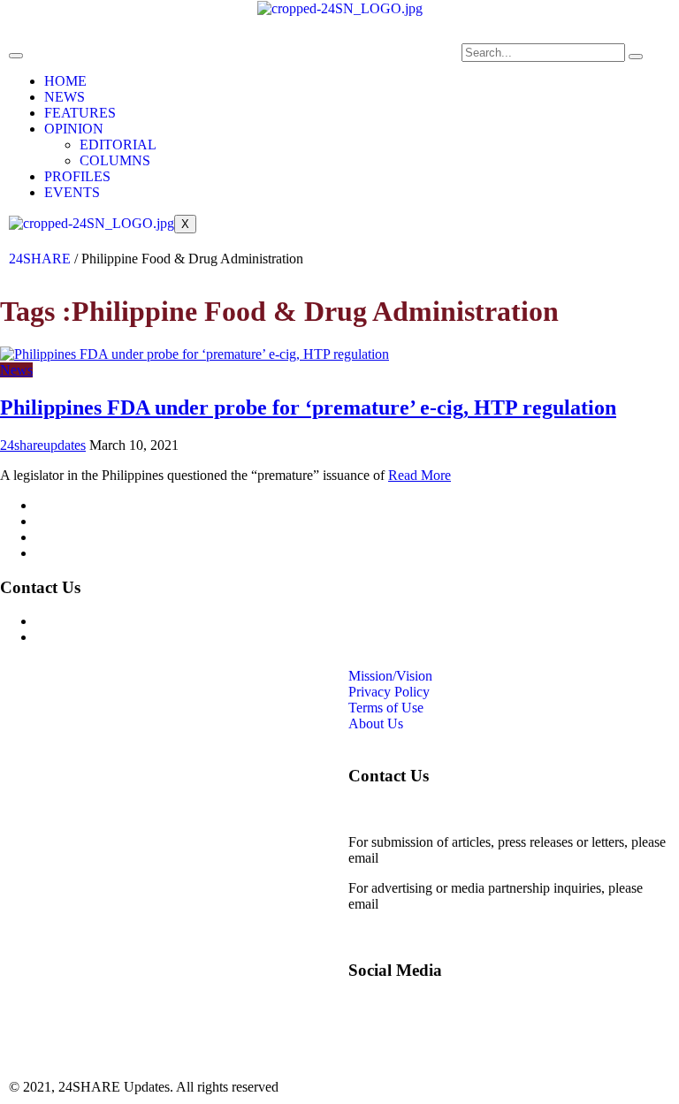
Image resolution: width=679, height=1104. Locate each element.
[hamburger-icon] (16, 55)
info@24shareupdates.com (456, 903)
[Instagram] (305, 65)
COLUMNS (115, 160)
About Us (62, 552)
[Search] (636, 56)
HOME (65, 80)
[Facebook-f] (257, 65)
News (16, 369)
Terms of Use (73, 536)
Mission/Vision (77, 505)
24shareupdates (43, 445)
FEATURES (80, 112)
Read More (419, 475)
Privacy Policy (76, 521)
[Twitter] (353, 65)
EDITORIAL (118, 144)
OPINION (73, 128)
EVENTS (72, 192)
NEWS (64, 96)
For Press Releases (87, 636)
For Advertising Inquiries (105, 620)
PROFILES (77, 176)
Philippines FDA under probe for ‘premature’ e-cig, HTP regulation (308, 407)
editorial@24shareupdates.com (467, 857)
